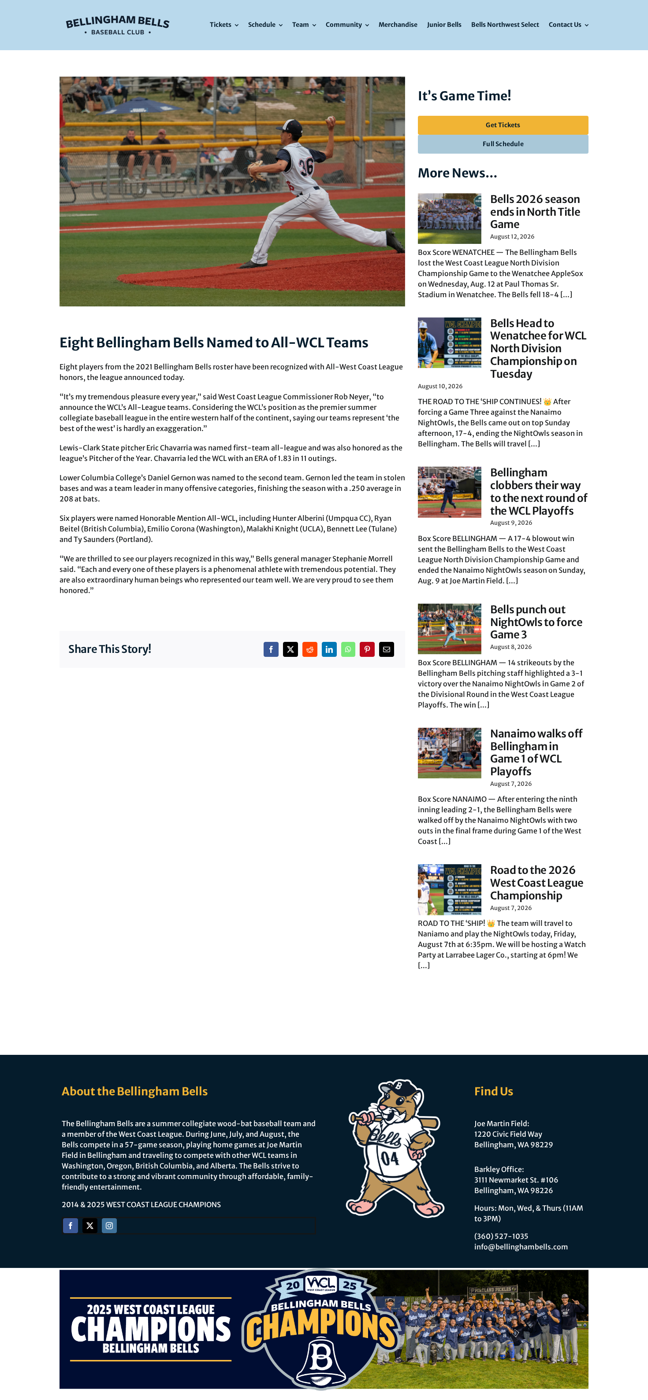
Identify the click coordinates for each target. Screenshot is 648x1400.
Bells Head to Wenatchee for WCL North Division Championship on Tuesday (538, 349)
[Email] (386, 649)
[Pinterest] (367, 649)
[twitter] (89, 1225)
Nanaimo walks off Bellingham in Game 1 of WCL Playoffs (536, 752)
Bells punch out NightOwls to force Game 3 (536, 622)
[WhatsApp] (348, 649)
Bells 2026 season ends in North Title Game (535, 212)
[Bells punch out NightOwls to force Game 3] (449, 629)
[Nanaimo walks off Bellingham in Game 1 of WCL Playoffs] (449, 753)
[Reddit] (310, 649)
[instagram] (109, 1225)
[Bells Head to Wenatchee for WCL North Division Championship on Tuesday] (449, 342)
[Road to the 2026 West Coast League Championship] (449, 889)
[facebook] (70, 1225)
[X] (290, 649)
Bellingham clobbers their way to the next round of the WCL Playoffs (539, 491)
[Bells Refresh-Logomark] (118, 12)
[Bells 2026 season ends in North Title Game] (449, 218)
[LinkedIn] (329, 649)
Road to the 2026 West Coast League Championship (537, 883)
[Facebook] (271, 649)
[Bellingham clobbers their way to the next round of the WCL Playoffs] (449, 492)
